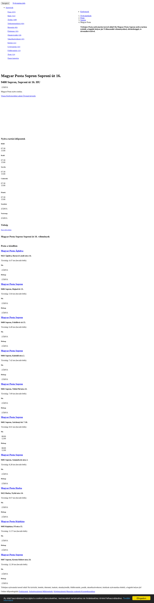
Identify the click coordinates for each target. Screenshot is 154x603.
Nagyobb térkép (6, 230)
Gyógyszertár (14, 47)
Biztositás (13, 27)
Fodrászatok (23, 591)
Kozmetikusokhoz (88, 591)
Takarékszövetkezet (16, 39)
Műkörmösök (47, 591)
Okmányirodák (14, 35)
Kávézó (12, 43)
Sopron (83, 20)
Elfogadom (141, 598)
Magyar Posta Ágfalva (12, 251)
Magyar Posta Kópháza (13, 521)
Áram (11, 54)
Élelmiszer (13, 31)
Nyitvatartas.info (19, 3)
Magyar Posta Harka (11, 488)
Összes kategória (13, 58)
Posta (12, 12)
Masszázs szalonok (73, 591)
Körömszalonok (60, 591)
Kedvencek (84, 12)
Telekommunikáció (16, 23)
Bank (11, 16)
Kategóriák (9, 8)
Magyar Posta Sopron (12, 284)
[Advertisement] (73, 80)
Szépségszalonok (35, 591)
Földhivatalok (14, 51)
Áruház (12, 20)
